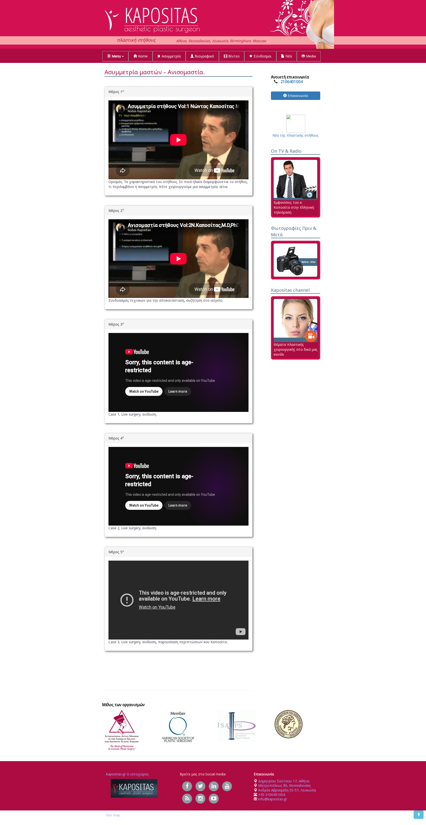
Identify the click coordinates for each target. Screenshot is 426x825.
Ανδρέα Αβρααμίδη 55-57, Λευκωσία (287, 790)
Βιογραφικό (204, 56)
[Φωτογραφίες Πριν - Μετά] (295, 259)
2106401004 (292, 81)
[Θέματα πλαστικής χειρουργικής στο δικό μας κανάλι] (295, 320)
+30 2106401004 (271, 794)
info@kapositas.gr (272, 799)
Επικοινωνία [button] (297, 95)
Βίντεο (233, 56)
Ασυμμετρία (171, 56)
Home (142, 56)
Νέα (288, 56)
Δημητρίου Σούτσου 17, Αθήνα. (283, 781)
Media (310, 56)
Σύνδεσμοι (262, 56)
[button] (115, 56)
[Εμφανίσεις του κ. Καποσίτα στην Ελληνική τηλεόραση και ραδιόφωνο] (295, 179)
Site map (113, 815)
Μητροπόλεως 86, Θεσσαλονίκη (284, 785)
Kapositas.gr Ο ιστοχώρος (127, 774)
